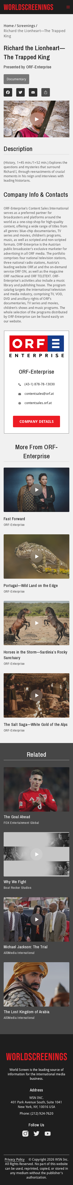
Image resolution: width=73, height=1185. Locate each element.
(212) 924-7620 (42, 1113)
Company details (36, 421)
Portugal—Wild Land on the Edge (31, 585)
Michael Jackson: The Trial (25, 946)
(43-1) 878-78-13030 (40, 384)
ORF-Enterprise (14, 524)
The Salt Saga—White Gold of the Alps (36, 724)
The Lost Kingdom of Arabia (26, 1011)
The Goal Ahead (17, 816)
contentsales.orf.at (38, 403)
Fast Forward (14, 518)
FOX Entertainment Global (21, 822)
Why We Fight (15, 881)
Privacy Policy (15, 1159)
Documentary (16, 79)
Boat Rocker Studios (17, 887)
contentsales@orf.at (39, 394)
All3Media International (19, 953)
